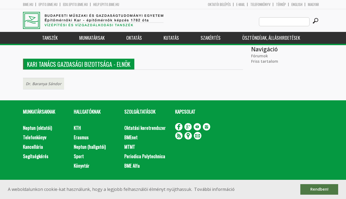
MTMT (129, 146)
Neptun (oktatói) (37, 127)
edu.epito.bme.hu (75, 4)
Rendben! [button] (319, 189)
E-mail (240, 4)
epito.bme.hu (48, 4)
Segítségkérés (35, 156)
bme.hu (28, 4)
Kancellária (33, 146)
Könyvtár (81, 165)
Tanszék (50, 37)
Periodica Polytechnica (144, 156)
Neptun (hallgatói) (90, 146)
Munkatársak (92, 37)
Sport (79, 156)
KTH (77, 127)
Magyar (313, 4)
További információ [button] (214, 189)
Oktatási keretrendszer (145, 127)
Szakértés (211, 37)
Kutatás (171, 37)
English (296, 4)
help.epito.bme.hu (106, 4)
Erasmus (81, 137)
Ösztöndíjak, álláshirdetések (271, 37)
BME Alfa (132, 165)
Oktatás (134, 37)
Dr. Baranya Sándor (43, 83)
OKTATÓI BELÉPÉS (219, 4)
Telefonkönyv (260, 4)
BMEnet (131, 137)
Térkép (281, 4)
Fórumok (259, 55)
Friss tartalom (264, 61)
